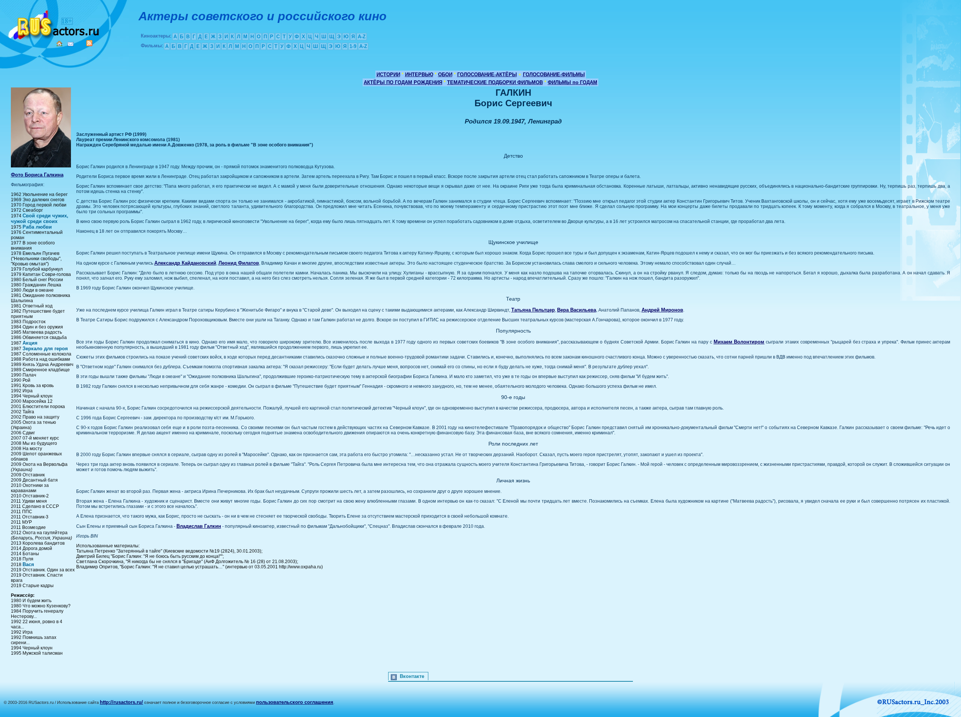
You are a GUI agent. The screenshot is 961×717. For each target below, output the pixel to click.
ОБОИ (445, 74)
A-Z (362, 36)
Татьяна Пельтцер (533, 310)
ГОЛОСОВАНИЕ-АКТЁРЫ (487, 74)
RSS (89, 43)
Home (59, 43)
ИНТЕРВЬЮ (419, 74)
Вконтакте (412, 676)
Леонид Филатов (238, 263)
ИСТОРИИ (388, 74)
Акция (30, 343)
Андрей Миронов (662, 310)
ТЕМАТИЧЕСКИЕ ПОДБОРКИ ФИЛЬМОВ (495, 82)
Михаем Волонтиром (739, 342)
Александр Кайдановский (185, 263)
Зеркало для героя (45, 348)
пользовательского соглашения (294, 702)
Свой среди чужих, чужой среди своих (39, 218)
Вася (28, 564)
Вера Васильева (576, 310)
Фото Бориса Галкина (37, 175)
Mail (71, 44)
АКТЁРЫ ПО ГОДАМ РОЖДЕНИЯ (403, 82)
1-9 (352, 46)
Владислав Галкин (198, 526)
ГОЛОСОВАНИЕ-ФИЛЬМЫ (554, 74)
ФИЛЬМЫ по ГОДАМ (572, 82)
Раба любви (37, 227)
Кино (54, 23)
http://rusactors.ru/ (121, 702)
